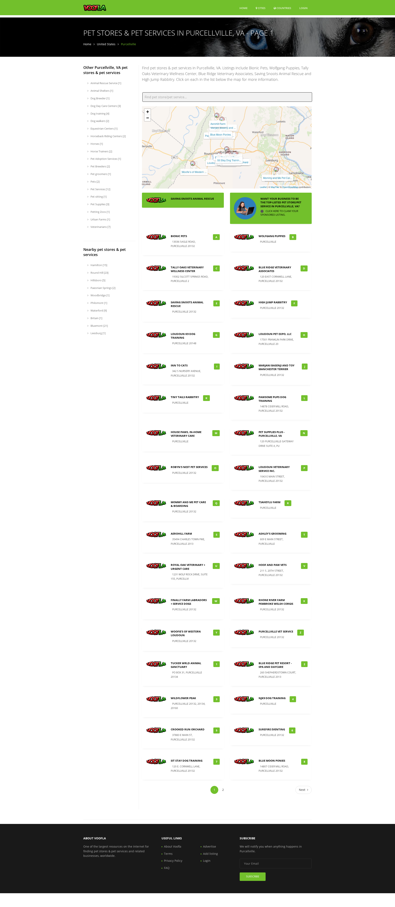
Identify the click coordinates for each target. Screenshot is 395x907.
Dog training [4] (99, 113)
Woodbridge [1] (99, 295)
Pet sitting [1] (98, 196)
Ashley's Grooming (272, 533)
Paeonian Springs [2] (102, 288)
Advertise (209, 846)
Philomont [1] (98, 303)
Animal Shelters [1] (101, 91)
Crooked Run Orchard (187, 729)
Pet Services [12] (100, 189)
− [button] (147, 117)
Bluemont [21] (99, 326)
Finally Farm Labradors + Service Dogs (189, 602)
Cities (261, 8)
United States (106, 44)
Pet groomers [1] (100, 174)
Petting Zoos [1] (100, 212)
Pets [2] (95, 181)
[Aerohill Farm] (216, 115)
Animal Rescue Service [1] (105, 83)
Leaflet (263, 187)
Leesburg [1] (98, 333)
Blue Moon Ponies (220, 134)
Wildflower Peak (183, 698)
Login (303, 8)
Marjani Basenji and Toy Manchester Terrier (276, 367)
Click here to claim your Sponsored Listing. (279, 213)
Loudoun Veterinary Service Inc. (274, 469)
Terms (168, 854)
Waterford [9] (98, 310)
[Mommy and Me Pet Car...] (276, 169)
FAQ (167, 868)
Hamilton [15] (98, 265)
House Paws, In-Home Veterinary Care (186, 434)
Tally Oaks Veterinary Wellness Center (187, 269)
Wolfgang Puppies (272, 236)
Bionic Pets (179, 236)
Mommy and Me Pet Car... (277, 178)
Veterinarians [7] (100, 227)
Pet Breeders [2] (100, 166)
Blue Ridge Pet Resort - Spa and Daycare (275, 665)
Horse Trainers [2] (101, 151)
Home (243, 8)
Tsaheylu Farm (269, 502)
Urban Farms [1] (100, 219)
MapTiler (275, 187)
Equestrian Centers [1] (103, 128)
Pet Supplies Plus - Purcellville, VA (272, 434)
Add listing (210, 854)
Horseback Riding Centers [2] (108, 136)
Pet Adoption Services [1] (105, 159)
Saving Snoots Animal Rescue (192, 198)
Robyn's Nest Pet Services (189, 467)
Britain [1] (96, 318)
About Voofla (172, 846)
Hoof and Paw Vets (273, 565)
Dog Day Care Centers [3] (105, 106)
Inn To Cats (179, 365)
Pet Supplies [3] (99, 204)
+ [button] (147, 111)
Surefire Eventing (272, 729)
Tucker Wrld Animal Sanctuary (186, 665)
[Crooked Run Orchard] (234, 153)
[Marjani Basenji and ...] (222, 119)
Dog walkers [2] (99, 121)
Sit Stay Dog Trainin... (229, 160)
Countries (283, 8)
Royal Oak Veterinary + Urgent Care (188, 566)
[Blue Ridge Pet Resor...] (226, 148)
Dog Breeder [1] (99, 98)
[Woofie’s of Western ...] (192, 163)
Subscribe (252, 876)
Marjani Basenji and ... (223, 127)
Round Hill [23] (99, 273)
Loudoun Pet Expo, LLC (275, 334)
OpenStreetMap (290, 187)
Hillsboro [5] (97, 280)
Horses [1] (96, 144)
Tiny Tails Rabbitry (185, 397)
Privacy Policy (173, 861)
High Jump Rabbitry (273, 302)
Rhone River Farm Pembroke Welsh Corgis (276, 602)
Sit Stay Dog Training (186, 760)
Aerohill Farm (217, 123)
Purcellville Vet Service (276, 631)
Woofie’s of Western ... (194, 172)
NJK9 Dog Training (272, 698)
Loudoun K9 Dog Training (183, 335)
